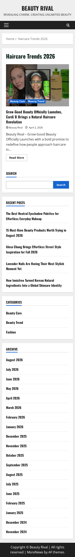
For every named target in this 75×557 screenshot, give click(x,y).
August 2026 (14, 359)
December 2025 (16, 436)
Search (11, 173)
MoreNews (35, 552)
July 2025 (12, 484)
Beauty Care (17, 101)
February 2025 (15, 503)
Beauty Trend (36, 101)
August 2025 (14, 474)
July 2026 (12, 369)
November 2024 (16, 531)
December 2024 (16, 522)
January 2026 (14, 426)
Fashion (11, 332)
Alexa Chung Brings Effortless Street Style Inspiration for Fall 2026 (33, 249)
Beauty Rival (37, 8)
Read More (18, 158)
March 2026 (13, 407)
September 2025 (17, 464)
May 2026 (12, 388)
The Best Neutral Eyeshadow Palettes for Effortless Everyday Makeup (32, 216)
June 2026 (13, 379)
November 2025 (16, 445)
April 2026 (13, 398)
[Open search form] (68, 25)
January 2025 (14, 512)
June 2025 (12, 493)
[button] (6, 25)
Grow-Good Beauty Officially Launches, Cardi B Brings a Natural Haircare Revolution (37, 85)
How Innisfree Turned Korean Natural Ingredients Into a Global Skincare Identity (34, 283)
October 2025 (15, 455)
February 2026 (15, 417)
